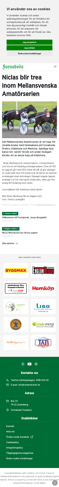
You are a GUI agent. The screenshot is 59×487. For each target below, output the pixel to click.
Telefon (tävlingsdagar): (29, 380)
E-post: (25, 385)
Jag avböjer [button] (29, 48)
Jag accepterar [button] (29, 42)
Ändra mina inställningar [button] (29, 53)
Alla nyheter (8, 243)
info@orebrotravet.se (45, 205)
